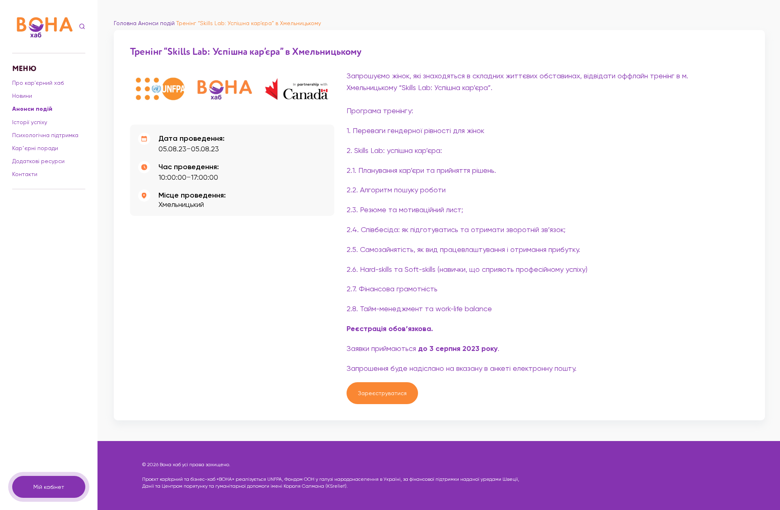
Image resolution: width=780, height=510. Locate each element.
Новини (22, 96)
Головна (125, 23)
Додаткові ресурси (38, 161)
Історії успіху (29, 122)
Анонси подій (32, 108)
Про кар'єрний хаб (38, 83)
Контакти (24, 174)
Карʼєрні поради (35, 148)
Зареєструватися (382, 393)
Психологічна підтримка (45, 135)
